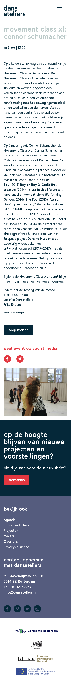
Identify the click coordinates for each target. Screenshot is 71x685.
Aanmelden (16, 480)
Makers (9, 536)
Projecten (11, 530)
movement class (16, 525)
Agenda (9, 520)
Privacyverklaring (16, 547)
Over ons (11, 541)
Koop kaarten (18, 330)
